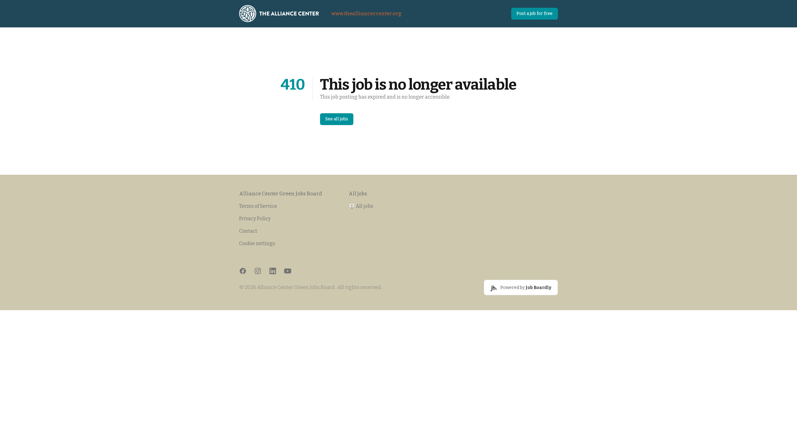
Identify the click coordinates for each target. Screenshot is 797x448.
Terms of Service (258, 206)
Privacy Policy (255, 219)
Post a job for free (534, 13)
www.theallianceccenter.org (366, 13)
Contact (248, 231)
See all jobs (336, 119)
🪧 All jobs (361, 206)
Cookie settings (257, 243)
